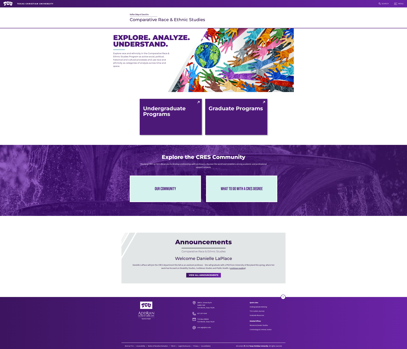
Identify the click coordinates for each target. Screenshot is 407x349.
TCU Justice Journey (257, 311)
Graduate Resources (257, 315)
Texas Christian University (258, 346)
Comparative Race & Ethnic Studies (167, 19)
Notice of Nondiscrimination (158, 346)
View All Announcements (203, 275)
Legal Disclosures (184, 346)
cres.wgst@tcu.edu (204, 327)
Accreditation (206, 346)
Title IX (173, 346)
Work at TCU (129, 346)
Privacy (195, 346)
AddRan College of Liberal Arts (139, 14)
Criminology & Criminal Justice (261, 329)
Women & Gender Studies (259, 325)
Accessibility (140, 346)
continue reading (237, 268)
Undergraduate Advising (258, 307)
